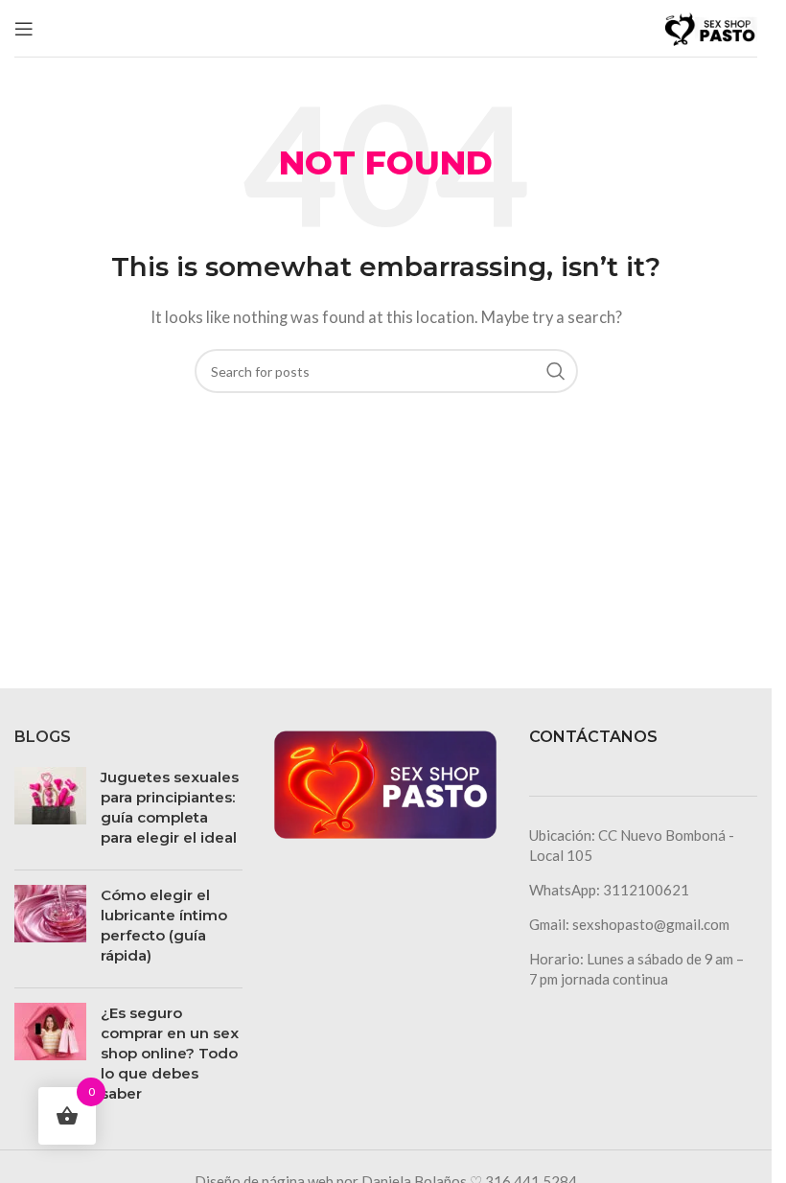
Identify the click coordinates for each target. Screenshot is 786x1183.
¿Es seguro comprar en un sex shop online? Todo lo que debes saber (170, 1053)
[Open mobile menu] (24, 29)
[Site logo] (709, 26)
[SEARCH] (556, 371)
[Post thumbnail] (50, 811)
